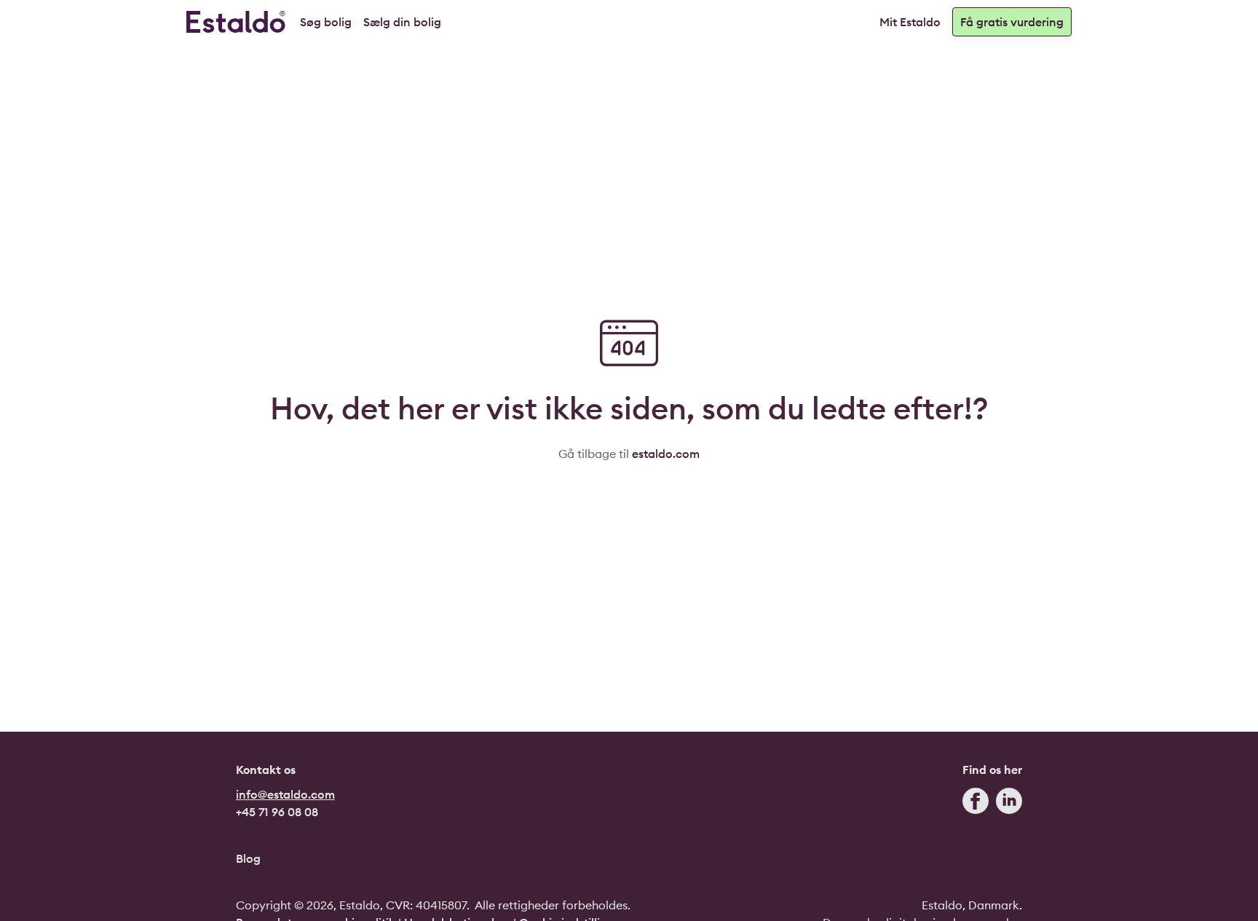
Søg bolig (326, 22)
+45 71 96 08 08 (277, 812)
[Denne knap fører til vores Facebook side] (975, 804)
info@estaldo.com (285, 794)
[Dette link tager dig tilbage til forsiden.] (235, 21)
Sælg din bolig (402, 22)
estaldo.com (666, 453)
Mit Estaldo (910, 22)
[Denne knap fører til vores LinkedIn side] (1009, 804)
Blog (248, 858)
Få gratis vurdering (1012, 22)
